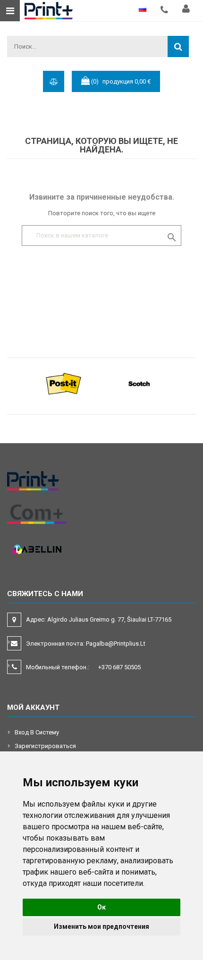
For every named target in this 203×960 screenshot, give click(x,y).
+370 (119, 667)
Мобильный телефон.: (83, 667)
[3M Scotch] (139, 383)
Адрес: (99, 619)
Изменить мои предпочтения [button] (101, 926)
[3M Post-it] (63, 383)
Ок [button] (101, 907)
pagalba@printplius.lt (115, 643)
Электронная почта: (85, 643)
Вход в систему (37, 732)
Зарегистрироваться (45, 745)
